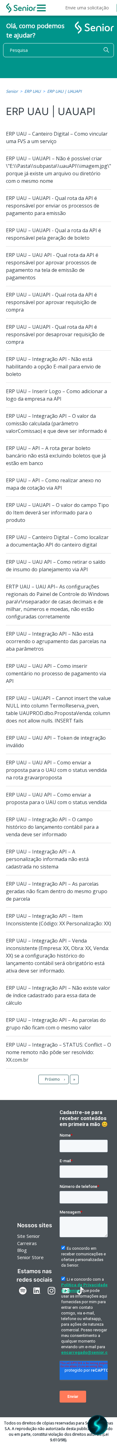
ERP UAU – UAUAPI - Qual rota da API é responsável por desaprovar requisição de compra (55, 334)
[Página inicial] (21, 8)
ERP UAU (32, 91)
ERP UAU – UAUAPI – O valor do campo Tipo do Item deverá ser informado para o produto (57, 512)
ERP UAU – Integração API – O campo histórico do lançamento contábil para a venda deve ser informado (52, 827)
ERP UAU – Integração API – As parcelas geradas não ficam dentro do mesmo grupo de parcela (56, 891)
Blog (22, 1250)
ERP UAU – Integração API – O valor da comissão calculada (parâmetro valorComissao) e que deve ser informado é (56, 423)
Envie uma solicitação (87, 8)
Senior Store (30, 1257)
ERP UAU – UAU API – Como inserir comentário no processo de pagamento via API (56, 673)
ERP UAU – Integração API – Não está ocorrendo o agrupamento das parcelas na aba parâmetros (56, 641)
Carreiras (27, 1243)
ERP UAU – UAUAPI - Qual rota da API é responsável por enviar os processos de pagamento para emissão (52, 206)
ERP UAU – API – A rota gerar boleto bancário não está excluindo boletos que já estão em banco (56, 456)
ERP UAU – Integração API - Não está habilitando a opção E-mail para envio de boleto (53, 367)
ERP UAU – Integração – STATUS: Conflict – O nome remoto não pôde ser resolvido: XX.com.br (58, 1052)
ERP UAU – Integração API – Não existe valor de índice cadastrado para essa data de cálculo (58, 995)
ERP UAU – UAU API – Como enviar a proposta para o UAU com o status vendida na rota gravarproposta (56, 770)
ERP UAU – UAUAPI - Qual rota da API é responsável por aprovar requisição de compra (51, 302)
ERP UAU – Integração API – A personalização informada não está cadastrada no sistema (47, 859)
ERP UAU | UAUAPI (64, 91)
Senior (12, 91)
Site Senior (28, 1236)
